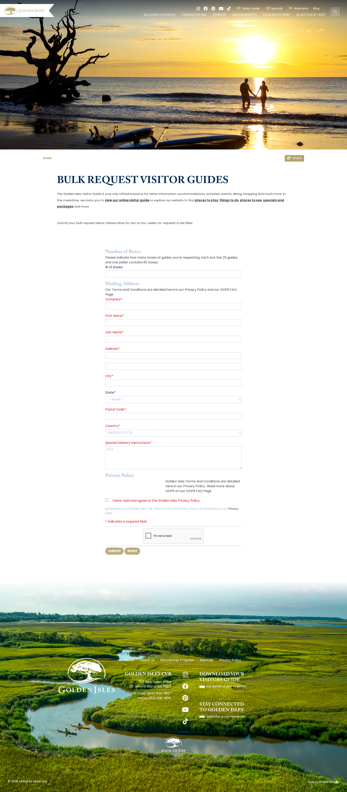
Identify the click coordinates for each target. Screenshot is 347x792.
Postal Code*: (116, 409)
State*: (110, 392)
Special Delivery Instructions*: (128, 443)
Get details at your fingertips (226, 686)
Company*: (114, 299)
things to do (229, 200)
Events (219, 15)
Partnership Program (177, 660)
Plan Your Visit (310, 15)
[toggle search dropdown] (335, 11)
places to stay (206, 200)
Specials (277, 8)
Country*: (112, 426)
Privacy (234, 509)
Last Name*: (114, 332)
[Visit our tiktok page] (229, 9)
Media (129, 660)
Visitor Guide (251, 8)
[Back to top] (173, 744)
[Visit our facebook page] (206, 9)
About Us (147, 660)
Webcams (301, 8)
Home (47, 158)
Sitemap (206, 660)
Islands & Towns (159, 15)
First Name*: (115, 316)
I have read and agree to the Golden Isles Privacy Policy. (156, 500)
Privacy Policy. (194, 486)
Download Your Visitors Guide (221, 677)
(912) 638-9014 (159, 698)
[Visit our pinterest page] (213, 9)
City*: (109, 376)
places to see (251, 200)
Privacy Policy (195, 290)
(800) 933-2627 (159, 693)
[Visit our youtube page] (221, 9)
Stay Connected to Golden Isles (221, 707)
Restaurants (245, 15)
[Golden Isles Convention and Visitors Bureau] (29, 10)
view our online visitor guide (127, 200)
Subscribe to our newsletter (225, 716)
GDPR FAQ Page (198, 491)
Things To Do (194, 15)
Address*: (112, 349)
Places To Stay (276, 15)
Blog (316, 8)
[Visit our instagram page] (198, 9)
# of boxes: (114, 267)
